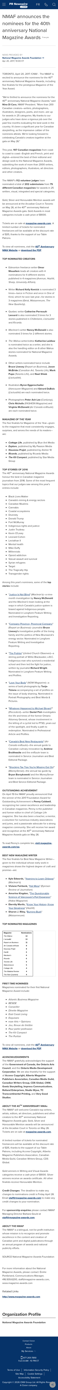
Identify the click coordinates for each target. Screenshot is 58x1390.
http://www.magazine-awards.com (21, 1296)
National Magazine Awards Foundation (24, 1322)
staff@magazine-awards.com (25, 1198)
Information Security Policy (36, 1370)
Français (45, 37)
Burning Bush (34, 911)
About (28, 1347)
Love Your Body (17, 682)
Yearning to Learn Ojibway (39, 878)
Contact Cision (29, 1340)
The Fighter (15, 653)
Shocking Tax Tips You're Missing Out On (31, 767)
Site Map (19, 1373)
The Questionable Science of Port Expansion (29, 895)
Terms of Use (13, 1370)
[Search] (54, 4)
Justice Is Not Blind (19, 594)
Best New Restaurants (26, 741)
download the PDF (31, 250)
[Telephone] (46, 4)
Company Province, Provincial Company (30, 624)
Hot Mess (34, 886)
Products (28, 1344)
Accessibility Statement (29, 1377)
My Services (27, 1351)
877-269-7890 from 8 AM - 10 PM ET (28, 1359)
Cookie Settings (35, 1373)
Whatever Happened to (30, 708)
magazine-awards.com (38, 223)
